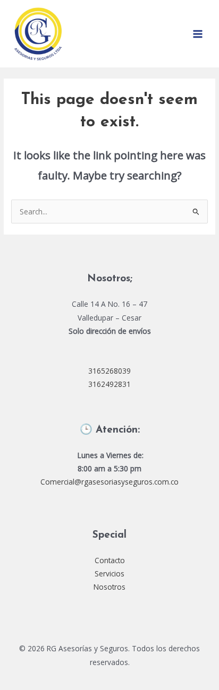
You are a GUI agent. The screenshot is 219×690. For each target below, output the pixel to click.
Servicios (109, 573)
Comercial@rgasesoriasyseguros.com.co (109, 482)
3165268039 (109, 371)
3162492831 (109, 384)
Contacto (110, 560)
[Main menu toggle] (198, 34)
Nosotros (109, 587)
